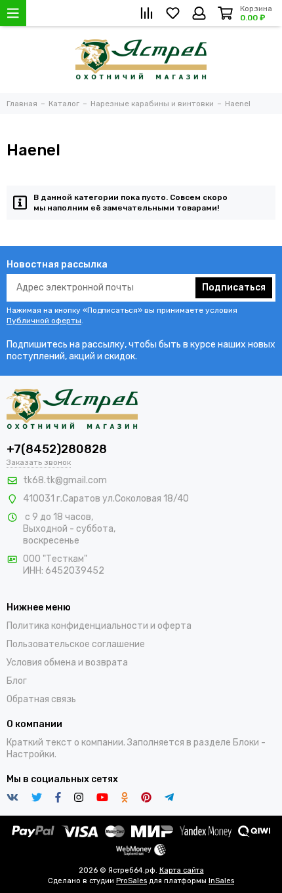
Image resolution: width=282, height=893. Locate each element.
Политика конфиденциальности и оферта (99, 625)
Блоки (246, 742)
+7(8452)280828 (57, 449)
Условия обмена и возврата (67, 662)
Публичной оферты (44, 320)
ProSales (131, 881)
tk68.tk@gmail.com (65, 480)
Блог (17, 680)
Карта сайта (181, 870)
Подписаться (234, 287)
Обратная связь (41, 699)
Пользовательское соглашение (76, 644)
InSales (221, 881)
